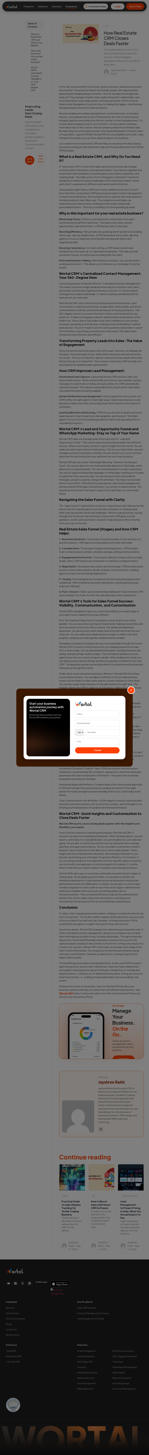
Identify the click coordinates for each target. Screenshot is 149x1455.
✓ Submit (97, 750)
